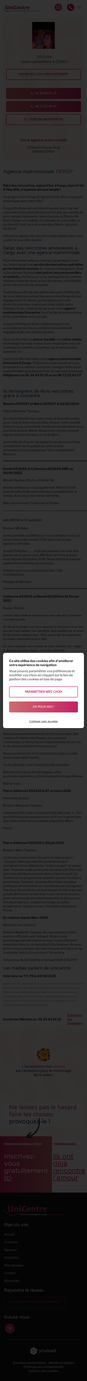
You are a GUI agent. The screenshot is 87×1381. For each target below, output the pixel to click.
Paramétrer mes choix (43, 692)
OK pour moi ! (43, 707)
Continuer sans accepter (43, 721)
